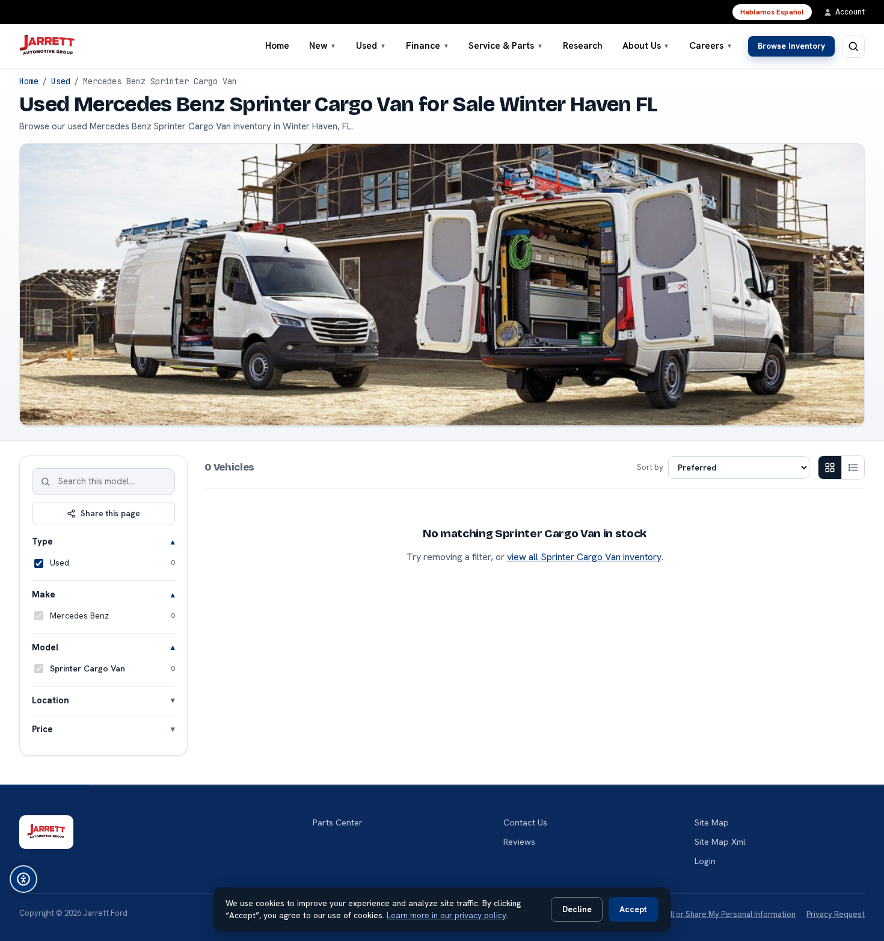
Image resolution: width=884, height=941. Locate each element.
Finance (427, 46)
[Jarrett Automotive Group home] (47, 46)
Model (45, 647)
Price (42, 729)
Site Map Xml (720, 841)
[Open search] (853, 46)
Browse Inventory (791, 45)
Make (43, 594)
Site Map (712, 822)
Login (705, 861)
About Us (646, 46)
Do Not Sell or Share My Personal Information (715, 914)
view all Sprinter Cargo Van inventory (584, 557)
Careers (710, 46)
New (323, 46)
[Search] (46, 481)
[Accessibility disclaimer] (23, 879)
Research (583, 46)
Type (42, 541)
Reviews (519, 841)
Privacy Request (835, 914)
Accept (633, 909)
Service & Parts (505, 46)
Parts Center (338, 822)
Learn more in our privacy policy (446, 915)
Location (50, 700)
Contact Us (525, 822)
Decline (577, 909)
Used (371, 46)
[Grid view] (829, 467)
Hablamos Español (771, 12)
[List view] (852, 467)
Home (277, 46)
